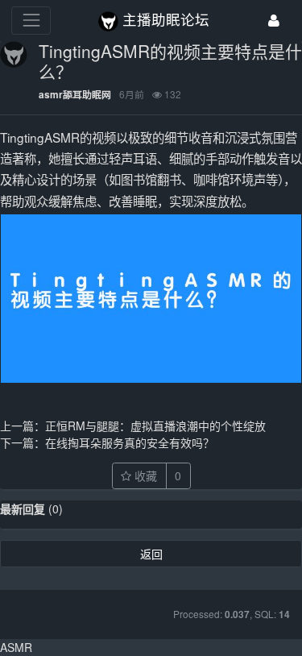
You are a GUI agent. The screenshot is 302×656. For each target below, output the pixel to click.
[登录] (273, 20)
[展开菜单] (31, 20)
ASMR (16, 647)
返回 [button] (151, 554)
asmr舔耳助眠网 (75, 95)
